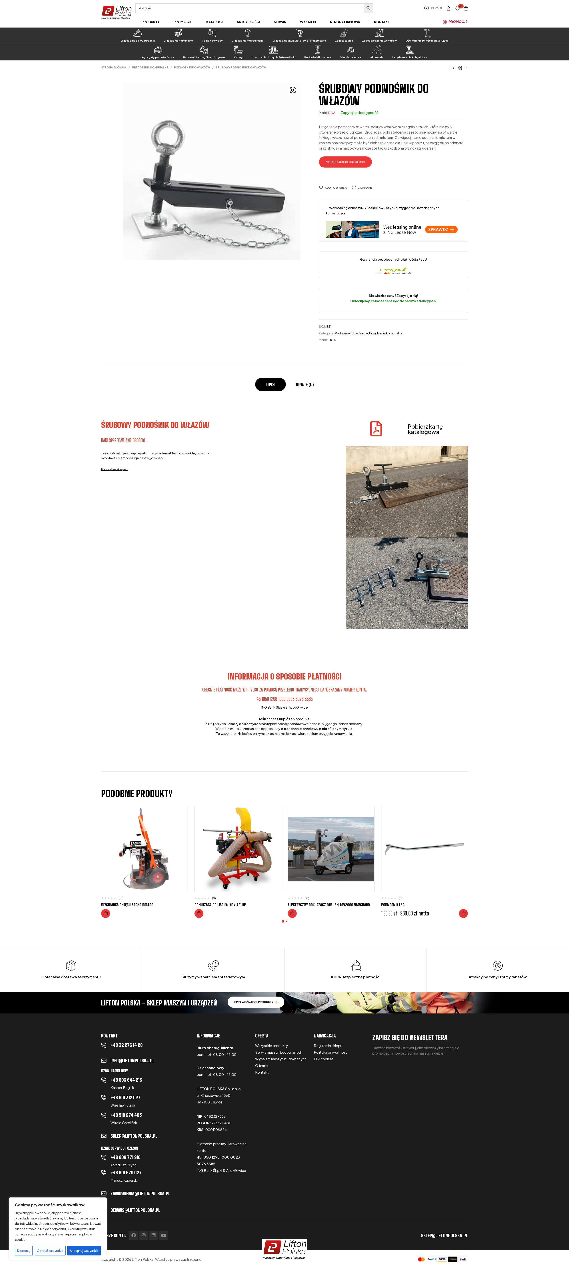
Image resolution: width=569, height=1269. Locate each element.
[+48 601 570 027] (103, 1172)
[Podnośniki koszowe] (317, 49)
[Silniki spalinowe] (350, 49)
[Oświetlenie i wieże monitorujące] (427, 33)
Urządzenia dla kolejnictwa (409, 57)
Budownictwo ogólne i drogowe (204, 57)
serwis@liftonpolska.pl (135, 1210)
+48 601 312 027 (125, 1097)
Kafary (238, 57)
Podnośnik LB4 (393, 905)
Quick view (180, 831)
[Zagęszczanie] (344, 33)
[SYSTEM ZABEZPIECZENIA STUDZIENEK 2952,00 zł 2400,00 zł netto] (453, 67)
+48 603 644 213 (126, 1080)
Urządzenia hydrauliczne (248, 40)
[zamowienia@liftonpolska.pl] (103, 1193)
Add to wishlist (337, 187)
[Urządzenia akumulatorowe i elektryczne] (299, 33)
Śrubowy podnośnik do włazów (155, 425)
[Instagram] (143, 1235)
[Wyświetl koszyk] (466, 8)
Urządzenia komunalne (178, 40)
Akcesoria (376, 57)
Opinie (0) (305, 384)
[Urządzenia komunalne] (178, 33)
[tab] (270, 387)
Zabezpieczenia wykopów (379, 40)
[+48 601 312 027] (103, 1097)
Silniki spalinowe (350, 57)
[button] (292, 90)
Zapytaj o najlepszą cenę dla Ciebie (345, 162)
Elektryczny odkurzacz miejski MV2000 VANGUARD (329, 905)
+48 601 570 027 (126, 1172)
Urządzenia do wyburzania (137, 40)
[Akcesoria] (376, 49)
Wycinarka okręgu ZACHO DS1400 (127, 905)
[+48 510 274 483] (103, 1115)
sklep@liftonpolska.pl (133, 1136)
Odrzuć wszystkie (50, 1251)
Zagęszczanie (344, 40)
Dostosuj (23, 1251)
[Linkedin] (153, 1235)
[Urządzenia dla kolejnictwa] (409, 49)
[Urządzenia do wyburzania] (137, 33)
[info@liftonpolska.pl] (103, 1060)
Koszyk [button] (463, 913)
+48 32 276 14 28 (126, 1045)
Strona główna (113, 67)
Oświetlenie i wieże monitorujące (427, 40)
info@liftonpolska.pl (132, 1060)
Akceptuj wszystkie (84, 1251)
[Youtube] (163, 1235)
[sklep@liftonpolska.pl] (103, 1136)
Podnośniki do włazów (192, 67)
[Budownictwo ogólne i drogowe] (204, 49)
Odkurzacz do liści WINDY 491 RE (220, 905)
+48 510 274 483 (126, 1115)
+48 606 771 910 (125, 1157)
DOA (331, 113)
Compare (365, 187)
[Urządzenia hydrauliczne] (247, 33)
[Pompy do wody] (212, 33)
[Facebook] (133, 1235)
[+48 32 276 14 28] (103, 1045)
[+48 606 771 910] (103, 1157)
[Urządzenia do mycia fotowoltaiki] (273, 49)
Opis (270, 384)
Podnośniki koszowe (317, 57)
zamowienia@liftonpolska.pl (140, 1193)
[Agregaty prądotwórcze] (158, 49)
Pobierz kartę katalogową (425, 429)
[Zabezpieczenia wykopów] (379, 33)
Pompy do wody (212, 40)
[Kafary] (238, 49)
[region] (58, 1228)
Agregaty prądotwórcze (158, 57)
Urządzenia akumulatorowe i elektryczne (299, 40)
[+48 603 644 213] (103, 1080)
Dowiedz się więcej (105, 913)
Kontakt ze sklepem (114, 469)
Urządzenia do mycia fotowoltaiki (273, 57)
